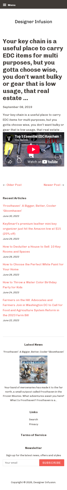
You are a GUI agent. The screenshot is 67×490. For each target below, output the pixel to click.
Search (33, 419)
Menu (11, 5)
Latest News (33, 344)
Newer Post (52, 185)
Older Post (14, 185)
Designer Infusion (44, 482)
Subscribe (51, 462)
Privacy (33, 424)
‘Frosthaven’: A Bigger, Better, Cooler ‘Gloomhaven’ (33, 351)
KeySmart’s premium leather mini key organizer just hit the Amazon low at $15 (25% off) (32, 228)
